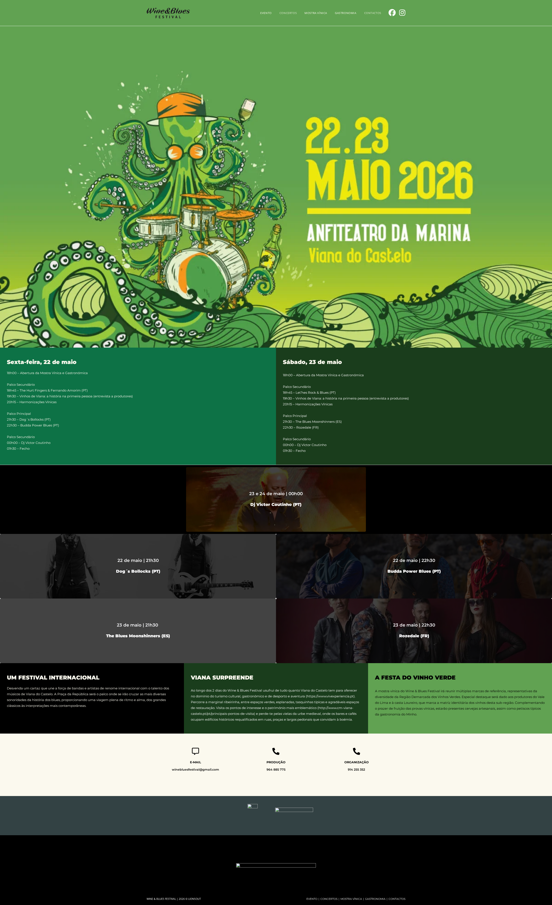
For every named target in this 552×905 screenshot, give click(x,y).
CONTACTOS (397, 898)
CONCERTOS (328, 898)
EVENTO (311, 898)
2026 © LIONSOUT (190, 899)
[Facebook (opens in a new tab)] (392, 12)
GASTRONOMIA (375, 898)
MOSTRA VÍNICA (351, 898)
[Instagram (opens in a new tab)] (402, 12)
